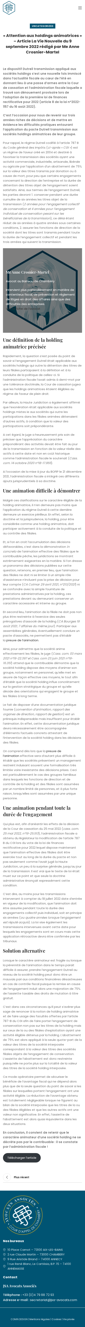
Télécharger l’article (21, 1158)
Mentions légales (39, 1319)
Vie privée (68, 1319)
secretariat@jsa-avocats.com (53, 1300)
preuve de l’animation (22, 640)
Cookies (56, 1319)
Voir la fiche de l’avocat (23, 309)
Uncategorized (42, 26)
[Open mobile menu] (80, 8)
